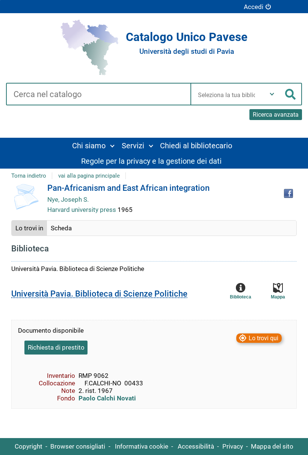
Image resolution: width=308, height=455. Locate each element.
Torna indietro (28, 175)
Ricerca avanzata (276, 114)
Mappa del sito (272, 446)
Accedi (253, 7)
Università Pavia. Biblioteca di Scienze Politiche (99, 293)
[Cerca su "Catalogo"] (98, 95)
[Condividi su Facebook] (288, 193)
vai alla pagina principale (89, 175)
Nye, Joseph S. (68, 199)
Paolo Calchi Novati (107, 398)
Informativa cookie (141, 446)
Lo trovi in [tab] (29, 228)
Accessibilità (196, 446)
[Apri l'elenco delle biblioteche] (271, 94)
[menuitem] (93, 145)
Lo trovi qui (263, 338)
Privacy (232, 446)
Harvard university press (82, 209)
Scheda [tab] (61, 228)
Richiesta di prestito (56, 347)
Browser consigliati (77, 446)
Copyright (28, 446)
